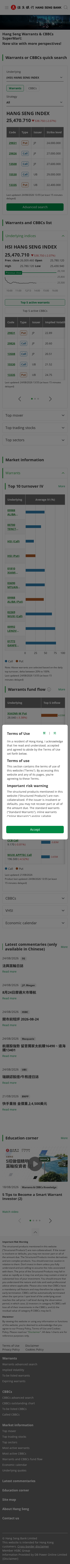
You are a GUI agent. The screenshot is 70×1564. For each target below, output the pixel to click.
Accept (35, 829)
